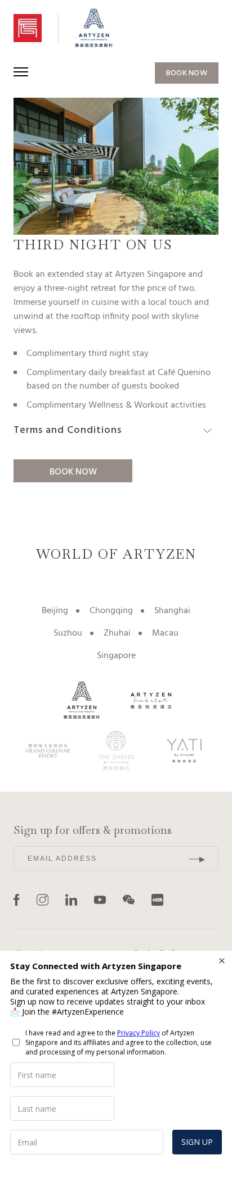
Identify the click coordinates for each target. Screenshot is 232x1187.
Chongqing (111, 611)
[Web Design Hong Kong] (186, 900)
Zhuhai (117, 633)
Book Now (73, 472)
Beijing (55, 611)
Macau (165, 633)
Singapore (116, 656)
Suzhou (67, 633)
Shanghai (172, 611)
